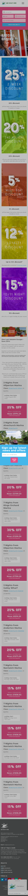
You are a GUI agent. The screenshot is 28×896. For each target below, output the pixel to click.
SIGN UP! (14, 460)
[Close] (26, 431)
